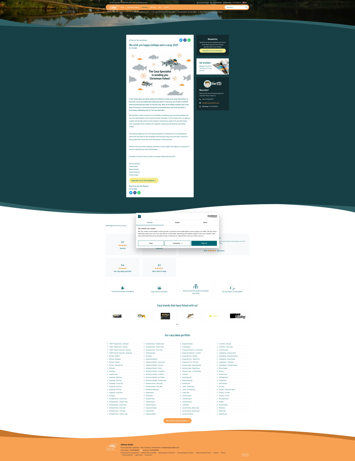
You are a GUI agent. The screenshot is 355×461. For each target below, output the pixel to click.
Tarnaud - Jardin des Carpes (227, 389)
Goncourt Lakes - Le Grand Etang (191, 371)
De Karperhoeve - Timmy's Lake (155, 347)
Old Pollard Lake (223, 377)
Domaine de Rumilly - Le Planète (155, 374)
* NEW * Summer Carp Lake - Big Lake (120, 350)
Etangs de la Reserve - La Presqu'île (192, 350)
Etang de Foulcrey (151, 405)
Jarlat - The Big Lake (188, 386)
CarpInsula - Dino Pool (115, 380)
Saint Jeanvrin (223, 383)
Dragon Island (150, 392)
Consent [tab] (150, 222)
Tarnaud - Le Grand (224, 392)
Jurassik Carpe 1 (187, 395)
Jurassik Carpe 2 (187, 398)
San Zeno (221, 386)
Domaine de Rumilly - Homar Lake (155, 362)
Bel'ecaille (112, 368)
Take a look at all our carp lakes (176, 421)
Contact (166, 7)
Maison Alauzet (223, 368)
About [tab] (205, 222)
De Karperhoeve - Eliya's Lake (117, 405)
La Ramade (185, 405)
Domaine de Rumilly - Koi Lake (154, 365)
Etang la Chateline (187, 344)
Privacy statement (127, 455)
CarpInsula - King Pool (115, 386)
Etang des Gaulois (151, 414)
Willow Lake (222, 411)
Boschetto (112, 371)
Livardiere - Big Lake (225, 344)
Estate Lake (149, 395)
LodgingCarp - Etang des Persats (228, 356)
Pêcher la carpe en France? (203, 453)
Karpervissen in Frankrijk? (148, 453)
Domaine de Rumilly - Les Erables (155, 377)
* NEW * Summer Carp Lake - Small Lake (120, 353)
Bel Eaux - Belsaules (115, 359)
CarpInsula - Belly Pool (115, 377)
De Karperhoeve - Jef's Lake (117, 411)
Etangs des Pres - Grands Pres (191, 359)
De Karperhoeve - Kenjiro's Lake (118, 414)
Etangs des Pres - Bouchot (189, 356)
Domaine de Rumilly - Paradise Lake (156, 380)
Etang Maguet (186, 347)
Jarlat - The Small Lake (188, 389)
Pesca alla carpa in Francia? (185, 453)
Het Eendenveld (186, 377)
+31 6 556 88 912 (217, 2)
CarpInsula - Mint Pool (115, 389)
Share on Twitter (181, 40)
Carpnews (145, 7)
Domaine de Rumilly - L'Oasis (154, 368)
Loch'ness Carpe (223, 350)
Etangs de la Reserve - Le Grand (191, 353)
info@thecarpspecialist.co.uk (210, 103)
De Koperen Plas (150, 353)
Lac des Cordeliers (187, 414)
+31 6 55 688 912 (236, 2)
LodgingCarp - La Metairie (226, 362)
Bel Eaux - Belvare (114, 362)
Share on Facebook (185, 40)
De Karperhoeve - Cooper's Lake (118, 402)
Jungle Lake (185, 392)
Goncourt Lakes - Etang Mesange (191, 365)
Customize (176, 243)
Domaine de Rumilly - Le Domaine (155, 371)
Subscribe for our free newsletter (143, 180)
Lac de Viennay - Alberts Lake (190, 408)
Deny (151, 243)
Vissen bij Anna (223, 405)
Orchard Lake (222, 380)
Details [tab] (177, 222)
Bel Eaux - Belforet (114, 356)
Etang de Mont (150, 411)
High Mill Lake (186, 383)
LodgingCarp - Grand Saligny (227, 359)
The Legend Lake (224, 398)
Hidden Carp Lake (187, 380)
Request (201, 66)
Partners (223, 453)
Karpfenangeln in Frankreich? (167, 453)
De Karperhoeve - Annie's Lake (118, 398)
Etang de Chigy (150, 398)
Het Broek (185, 374)
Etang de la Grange (151, 408)
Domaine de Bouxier (151, 359)
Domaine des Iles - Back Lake (154, 383)
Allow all (204, 243)
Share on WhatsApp (189, 40)
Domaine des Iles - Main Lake (154, 386)
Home (122, 7)
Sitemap (216, 453)
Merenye (221, 371)
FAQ (160, 7)
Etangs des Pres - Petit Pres (190, 362)
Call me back (138, 455)
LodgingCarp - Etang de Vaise (227, 353)
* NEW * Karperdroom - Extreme (118, 347)
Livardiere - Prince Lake (226, 347)
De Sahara (149, 356)
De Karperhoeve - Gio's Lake (117, 408)
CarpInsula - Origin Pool (115, 392)
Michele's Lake (223, 374)
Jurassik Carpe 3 (187, 402)
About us (153, 7)
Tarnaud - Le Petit (224, 395)
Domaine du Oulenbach (152, 389)
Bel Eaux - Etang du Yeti (116, 365)
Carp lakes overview (133, 7)
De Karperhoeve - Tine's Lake (154, 350)
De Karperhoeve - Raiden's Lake (155, 344)
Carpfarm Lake (113, 374)
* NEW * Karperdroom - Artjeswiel (119, 344)
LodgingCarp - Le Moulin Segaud (228, 365)
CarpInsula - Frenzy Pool (116, 383)
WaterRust (222, 408)
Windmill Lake (223, 414)
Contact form (148, 455)
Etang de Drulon (150, 402)
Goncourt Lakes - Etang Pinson (191, 368)
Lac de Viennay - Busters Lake (191, 411)
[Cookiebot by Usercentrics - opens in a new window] (209, 216)
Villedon (221, 402)
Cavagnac (112, 395)
